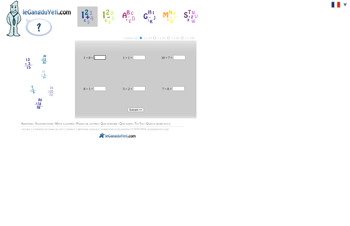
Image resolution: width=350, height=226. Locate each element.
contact (70, 129)
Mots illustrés (64, 123)
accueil (26, 129)
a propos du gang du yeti (48, 129)
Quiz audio (126, 123)
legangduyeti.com (158, 129)
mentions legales (88, 129)
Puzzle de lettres (87, 123)
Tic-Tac (139, 123)
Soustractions (44, 123)
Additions (27, 123)
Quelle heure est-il (158, 123)
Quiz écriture (109, 123)
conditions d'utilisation (115, 129)
